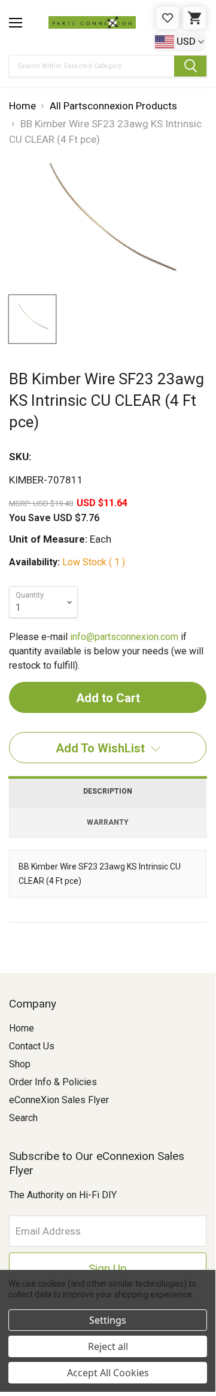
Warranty (108, 822)
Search (23, 1117)
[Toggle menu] (15, 22)
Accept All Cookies (108, 1372)
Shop (20, 1064)
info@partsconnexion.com (124, 636)
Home (21, 1028)
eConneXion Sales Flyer (59, 1100)
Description (107, 791)
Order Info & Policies (53, 1082)
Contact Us (31, 1046)
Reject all (108, 1346)
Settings (107, 1320)
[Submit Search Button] (190, 66)
